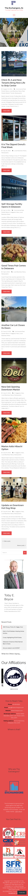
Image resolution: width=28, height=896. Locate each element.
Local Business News (15, 91)
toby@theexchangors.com (16, 707)
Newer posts (20, 545)
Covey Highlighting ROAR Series (12, 637)
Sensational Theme (14, 893)
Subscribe (22, 892)
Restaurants (18, 93)
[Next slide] (25, 677)
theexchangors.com (17, 710)
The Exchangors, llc (14, 8)
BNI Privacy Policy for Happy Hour (13, 627)
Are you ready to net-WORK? (11, 648)
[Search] (25, 552)
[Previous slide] (2, 677)
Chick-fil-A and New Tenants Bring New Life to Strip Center (13, 83)
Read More (6, 110)
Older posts (7, 541)
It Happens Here (14, 212)
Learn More (18, 811)
